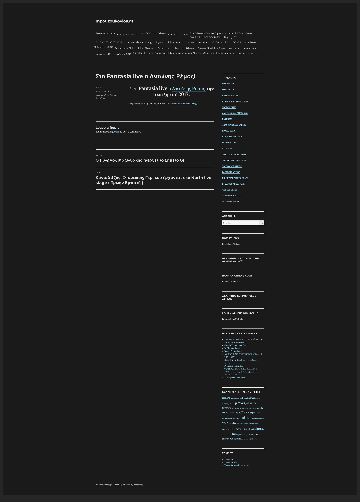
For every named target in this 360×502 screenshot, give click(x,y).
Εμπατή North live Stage (211, 48)
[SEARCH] (261, 222)
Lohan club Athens (183, 48)
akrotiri (225, 439)
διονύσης (232, 413)
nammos (254, 424)
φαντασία (233, 418)
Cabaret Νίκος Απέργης (139, 42)
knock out (260, 419)
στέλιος (245, 408)
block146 (226, 398)
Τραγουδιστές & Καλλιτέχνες (236, 465)
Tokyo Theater (146, 48)
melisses (235, 423)
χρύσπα (241, 435)
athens (258, 428)
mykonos (244, 439)
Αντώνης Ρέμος (189, 88)
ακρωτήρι (255, 434)
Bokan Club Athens (232, 351)
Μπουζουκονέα (230, 462)
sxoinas (233, 398)
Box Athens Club (124, 48)
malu (243, 424)
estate (248, 423)
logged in (114, 131)
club (242, 417)
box (249, 418)
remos (252, 398)
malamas (225, 419)
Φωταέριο (234, 48)
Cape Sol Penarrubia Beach (236, 345)
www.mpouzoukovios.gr (184, 103)
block (254, 419)
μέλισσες (235, 429)
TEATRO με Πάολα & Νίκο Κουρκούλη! (240, 369)
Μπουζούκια (229, 459)
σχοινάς (247, 435)
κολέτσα (239, 398)
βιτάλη (257, 398)
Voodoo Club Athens (195, 42)
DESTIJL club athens (244, 42)
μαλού (234, 408)
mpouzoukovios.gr (114, 21)
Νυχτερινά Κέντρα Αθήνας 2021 (113, 54)
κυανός (225, 412)
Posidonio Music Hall (233, 366)
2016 (225, 423)
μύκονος (251, 408)
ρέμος (102, 98)
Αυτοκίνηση (250, 48)
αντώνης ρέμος (102, 95)
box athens (235, 438)
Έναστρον (163, 48)
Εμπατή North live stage (234, 378)
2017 (244, 412)
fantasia (226, 408)
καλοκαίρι (247, 429)
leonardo (245, 398)
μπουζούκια (245, 402)
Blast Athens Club (178, 34)
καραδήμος (225, 429)
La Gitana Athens (231, 348)
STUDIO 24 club (220, 42)
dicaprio (225, 404)
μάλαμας (231, 404)
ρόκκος (258, 413)
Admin (99, 87)
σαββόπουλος (252, 439)
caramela (259, 408)
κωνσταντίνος (226, 435)
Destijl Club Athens (128, 34)
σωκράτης (240, 408)
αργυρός (251, 412)
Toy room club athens (168, 42)
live (235, 434)
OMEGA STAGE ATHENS (109, 42)
